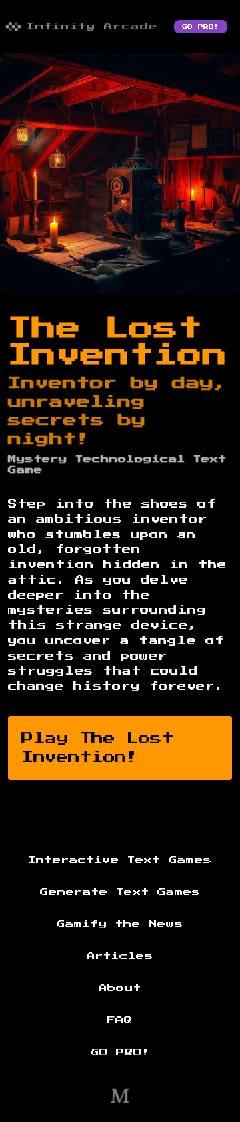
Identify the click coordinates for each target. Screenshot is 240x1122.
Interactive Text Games (120, 860)
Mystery (37, 459)
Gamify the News (120, 924)
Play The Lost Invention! (97, 748)
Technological (130, 459)
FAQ (120, 1020)
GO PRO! (200, 26)
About (120, 988)
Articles (120, 956)
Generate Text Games (120, 892)
